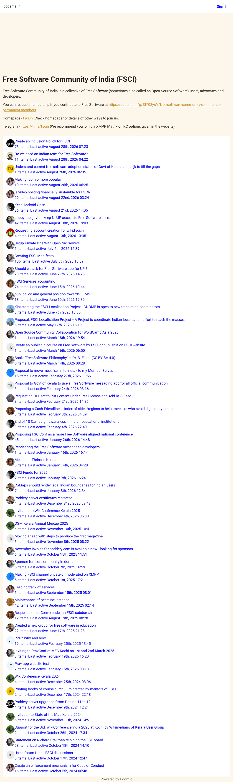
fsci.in (28, 118)
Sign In (222, 6)
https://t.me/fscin (34, 126)
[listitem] (116, 144)
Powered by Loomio (116, 779)
